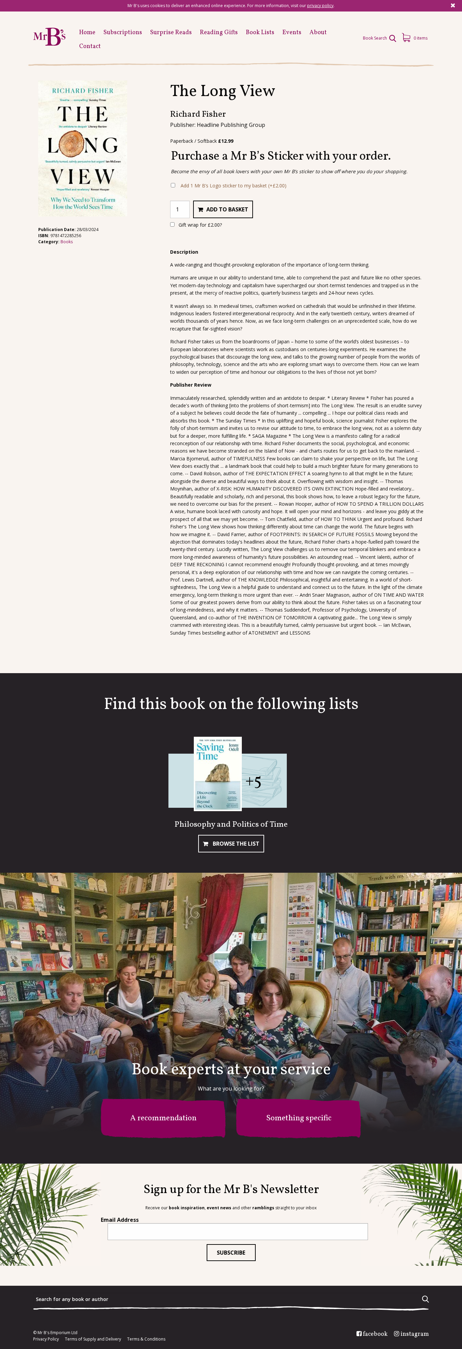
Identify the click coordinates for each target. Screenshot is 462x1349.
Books (67, 242)
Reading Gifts (219, 32)
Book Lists (260, 32)
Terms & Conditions (146, 1339)
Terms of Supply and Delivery (93, 1339)
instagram (414, 1334)
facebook (375, 1334)
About (318, 32)
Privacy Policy (46, 1339)
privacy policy (320, 5)
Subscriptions (122, 32)
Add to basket (227, 209)
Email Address (120, 1219)
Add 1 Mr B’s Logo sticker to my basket (233, 185)
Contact (90, 46)
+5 (253, 781)
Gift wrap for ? (199, 225)
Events (291, 32)
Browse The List (235, 843)
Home (87, 32)
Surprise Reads (171, 32)
